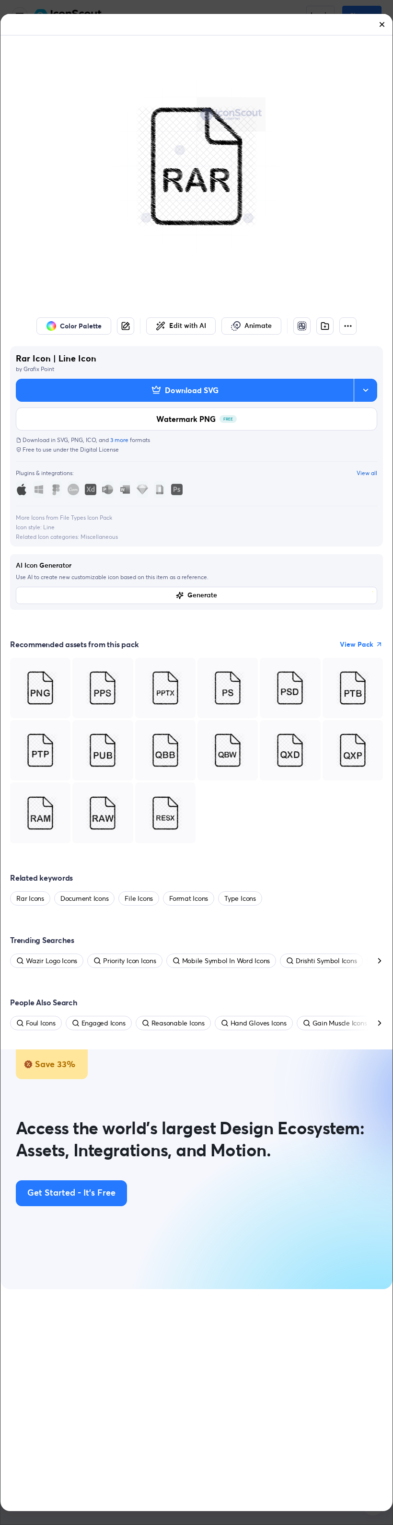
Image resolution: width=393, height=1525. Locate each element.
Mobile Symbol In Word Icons (226, 960)
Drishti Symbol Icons (326, 960)
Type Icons (240, 898)
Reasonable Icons (178, 1023)
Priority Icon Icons (129, 960)
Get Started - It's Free (71, 1193)
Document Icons (84, 898)
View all (367, 473)
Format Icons (188, 898)
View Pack (356, 644)
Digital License (99, 449)
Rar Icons (30, 898)
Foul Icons (41, 1023)
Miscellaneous (99, 536)
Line (49, 527)
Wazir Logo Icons (51, 960)
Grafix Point (38, 369)
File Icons (139, 898)
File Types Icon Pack (86, 517)
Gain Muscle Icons (339, 1023)
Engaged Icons (103, 1023)
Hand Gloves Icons (259, 1023)
